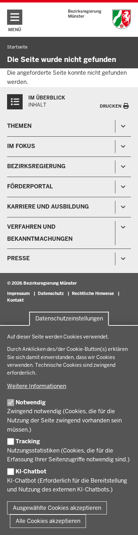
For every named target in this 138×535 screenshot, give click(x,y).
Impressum (18, 293)
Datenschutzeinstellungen (69, 319)
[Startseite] (99, 19)
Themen (19, 126)
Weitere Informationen (36, 386)
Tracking (28, 441)
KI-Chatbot (31, 471)
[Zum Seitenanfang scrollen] (124, 522)
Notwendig (31, 402)
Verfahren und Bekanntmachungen (40, 233)
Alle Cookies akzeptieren (48, 521)
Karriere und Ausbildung (48, 206)
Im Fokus (21, 146)
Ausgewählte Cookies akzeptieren (57, 508)
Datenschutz (51, 293)
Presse (18, 258)
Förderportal (30, 186)
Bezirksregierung (36, 166)
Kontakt (15, 300)
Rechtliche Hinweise (93, 293)
